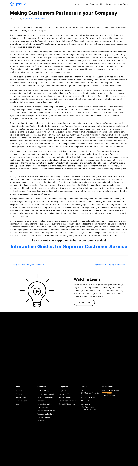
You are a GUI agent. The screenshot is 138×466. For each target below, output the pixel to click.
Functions (41, 401)
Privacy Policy (21, 397)
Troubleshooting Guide (45, 414)
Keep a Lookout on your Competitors (29, 265)
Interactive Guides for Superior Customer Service (69, 246)
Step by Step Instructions (46, 394)
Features (19, 394)
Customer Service (39, 19)
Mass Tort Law (42, 407)
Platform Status (43, 391)
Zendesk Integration (66, 397)
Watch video (84, 303)
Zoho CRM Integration (67, 404)
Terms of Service (22, 401)
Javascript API (64, 394)
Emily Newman (27, 19)
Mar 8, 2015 (13, 19)
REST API (62, 391)
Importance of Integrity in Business (109, 265)
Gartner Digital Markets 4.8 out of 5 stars (111, 393)
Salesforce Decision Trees (68, 401)
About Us (19, 391)
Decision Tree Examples (46, 397)
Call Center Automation (46, 411)
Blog (17, 404)
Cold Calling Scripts (44, 404)
